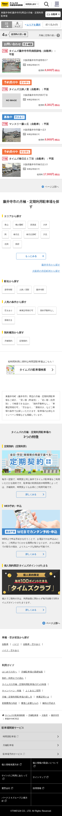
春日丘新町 (31, 234)
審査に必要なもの (29, 703)
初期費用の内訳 (9, 703)
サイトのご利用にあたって (14, 775)
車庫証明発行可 (26, 310)
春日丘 (16, 234)
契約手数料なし (47, 310)
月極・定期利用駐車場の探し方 (17, 697)
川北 (45, 234)
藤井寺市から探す (50, 264)
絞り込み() (52, 24)
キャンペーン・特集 (11, 690)
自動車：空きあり (31, 644)
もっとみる (31, 256)
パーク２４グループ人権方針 (14, 799)
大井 (45, 225)
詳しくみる (31, 494)
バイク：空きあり (10, 650)
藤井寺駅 (40, 289)
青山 (6, 225)
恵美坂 (33, 225)
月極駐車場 (8, 745)
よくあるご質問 (33, 690)
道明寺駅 (8, 289)
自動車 (5, 644)
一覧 (6, 26)
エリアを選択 (34, 24)
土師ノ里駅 (24, 289)
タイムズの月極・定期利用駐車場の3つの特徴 (24, 684)
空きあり (8, 310)
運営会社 (6, 788)
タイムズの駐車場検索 (33, 369)
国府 (17, 244)
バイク (16, 644)
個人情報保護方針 (10, 764)
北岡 (6, 244)
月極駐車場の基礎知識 (32, 672)
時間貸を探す (31, 4)
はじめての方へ (9, 672)
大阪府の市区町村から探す (46, 271)
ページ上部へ (52, 186)
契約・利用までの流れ (12, 678)
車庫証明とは (42, 697)
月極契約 (8, 341)
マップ (17, 26)
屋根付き (8, 320)
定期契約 (23, 341)
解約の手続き (48, 703)
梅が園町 (19, 225)
